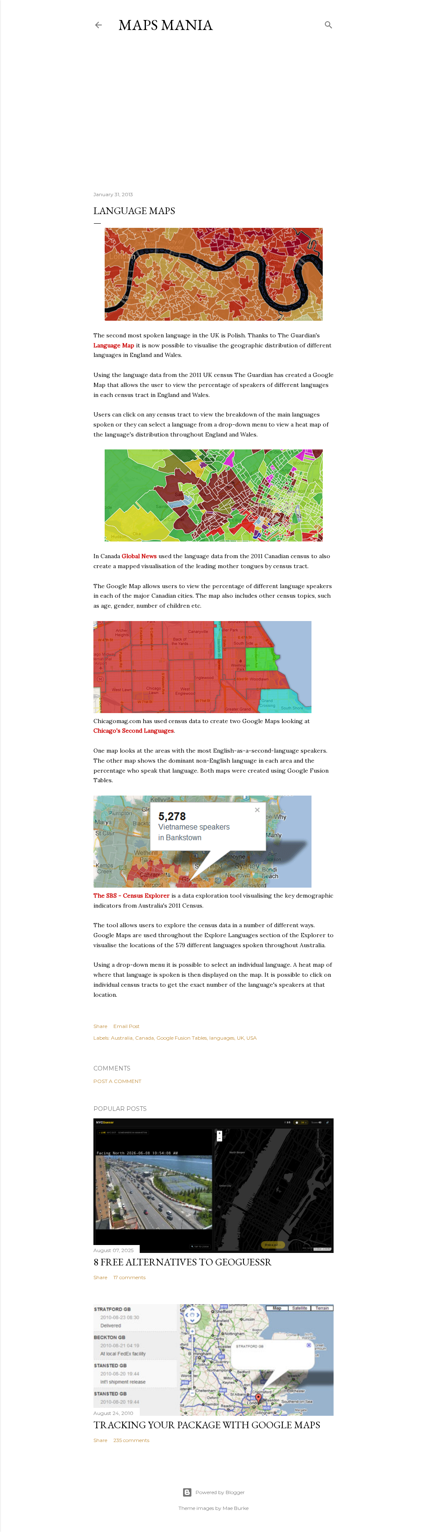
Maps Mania (165, 25)
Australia (122, 1038)
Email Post (126, 1026)
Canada (144, 1038)
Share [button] (100, 1026)
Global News (139, 556)
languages (221, 1038)
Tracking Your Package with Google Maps (206, 1424)
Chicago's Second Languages (133, 730)
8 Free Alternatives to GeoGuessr (182, 1261)
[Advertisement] (213, 112)
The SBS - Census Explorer (131, 895)
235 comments (131, 1440)
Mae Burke (236, 1508)
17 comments (129, 1277)
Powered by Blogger (220, 1492)
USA (251, 1038)
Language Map (113, 345)
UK (240, 1038)
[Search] (329, 23)
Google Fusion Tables (181, 1038)
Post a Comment (117, 1081)
